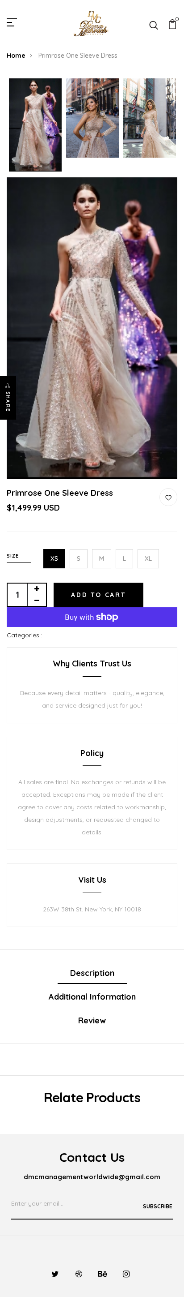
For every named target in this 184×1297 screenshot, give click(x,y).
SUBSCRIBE (157, 1206)
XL (148, 558)
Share (8, 401)
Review (92, 1020)
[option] (35, 125)
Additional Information (92, 997)
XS (54, 558)
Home (16, 56)
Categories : (24, 635)
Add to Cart (98, 595)
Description (92, 973)
